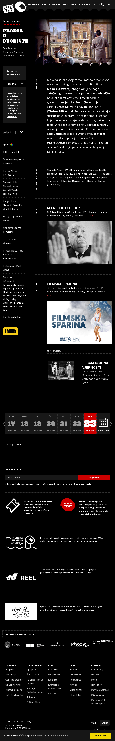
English (105, 723)
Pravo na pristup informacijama (99, 701)
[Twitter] (21, 132)
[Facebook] (15, 132)
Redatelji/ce (75, 679)
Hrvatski (93, 723)
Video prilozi (76, 689)
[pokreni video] (73, 45)
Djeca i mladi (51, 5)
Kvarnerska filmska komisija (56, 686)
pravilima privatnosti (80, 484)
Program (34, 5)
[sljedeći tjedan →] (111, 423)
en (109, 5)
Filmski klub (85, 501)
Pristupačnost (98, 694)
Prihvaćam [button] (100, 735)
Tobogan (31, 696)
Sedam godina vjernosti (95, 365)
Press (94, 679)
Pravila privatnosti (100, 689)
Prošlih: (11, 83)
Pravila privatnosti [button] (58, 735)
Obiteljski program (14, 679)
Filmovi (73, 669)
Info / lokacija (97, 669)
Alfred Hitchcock (64, 208)
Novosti (73, 684)
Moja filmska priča (14, 694)
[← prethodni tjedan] (4, 423)
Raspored (10, 669)
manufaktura (95, 730)
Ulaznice (95, 674)
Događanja (10, 674)
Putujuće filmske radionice (35, 681)
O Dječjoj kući (33, 702)
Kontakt (84, 5)
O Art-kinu (53, 669)
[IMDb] (10, 331)
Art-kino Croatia (23, 721)
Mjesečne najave (13, 689)
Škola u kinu (33, 674)
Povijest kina (54, 674)
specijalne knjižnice (90, 514)
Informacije (53, 693)
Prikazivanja (76, 674)
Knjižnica (52, 679)
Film (74, 5)
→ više (89, 215)
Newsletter (96, 684)
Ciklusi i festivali (13, 684)
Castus (106, 730)
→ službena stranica (87, 541)
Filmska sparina (11, 20)
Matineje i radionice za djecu (36, 690)
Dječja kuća (32, 669)
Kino (65, 5)
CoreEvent (12, 116)
